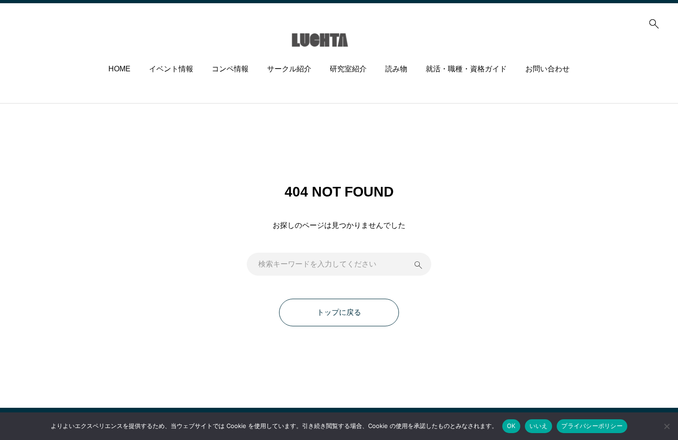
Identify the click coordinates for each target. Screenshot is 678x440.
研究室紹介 (348, 69)
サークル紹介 (289, 69)
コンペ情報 (230, 69)
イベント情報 (171, 69)
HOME (119, 69)
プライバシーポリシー (592, 425)
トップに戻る (339, 312)
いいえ (538, 425)
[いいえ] (666, 426)
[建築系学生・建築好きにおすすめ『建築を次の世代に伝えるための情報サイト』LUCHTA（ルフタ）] (339, 40)
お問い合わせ (547, 69)
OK (511, 425)
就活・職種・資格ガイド (466, 69)
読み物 (396, 69)
